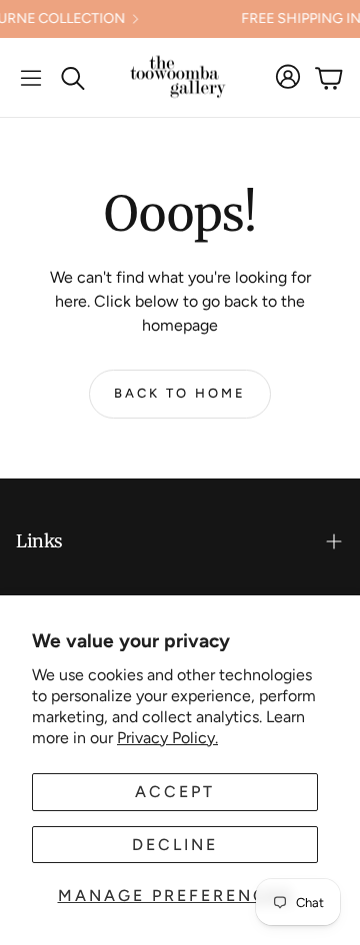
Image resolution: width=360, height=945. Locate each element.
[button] (31, 78)
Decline (175, 844)
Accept (175, 791)
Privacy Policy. (167, 737)
